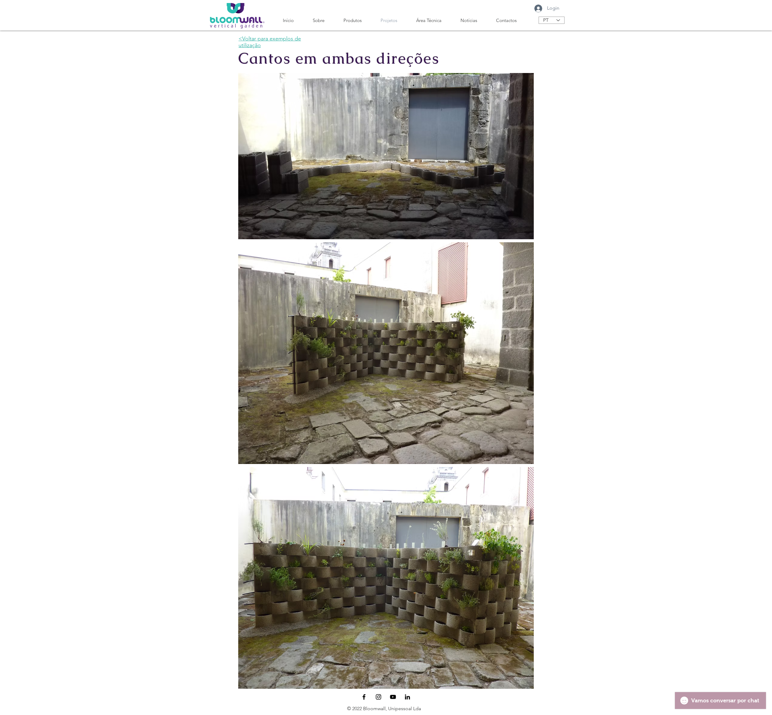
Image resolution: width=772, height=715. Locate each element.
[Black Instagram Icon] (378, 697)
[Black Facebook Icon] (364, 697)
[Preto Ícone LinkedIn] (407, 697)
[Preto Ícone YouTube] (393, 697)
